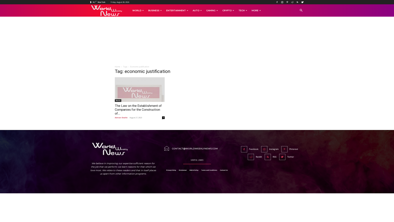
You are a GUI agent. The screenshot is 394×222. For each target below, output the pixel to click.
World (136, 10)
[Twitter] (302, 2)
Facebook (253, 149)
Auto (196, 10)
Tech (242, 10)
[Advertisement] (197, 42)
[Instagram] (282, 2)
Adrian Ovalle (121, 117)
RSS (274, 157)
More (255, 10)
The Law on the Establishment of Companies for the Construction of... (138, 109)
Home (117, 66)
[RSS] (297, 2)
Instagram (274, 149)
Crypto (227, 10)
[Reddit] (292, 2)
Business (153, 10)
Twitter (290, 157)
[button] (301, 10)
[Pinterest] (287, 2)
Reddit (259, 157)
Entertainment (176, 10)
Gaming (210, 10)
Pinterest (293, 149)
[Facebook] (277, 2)
